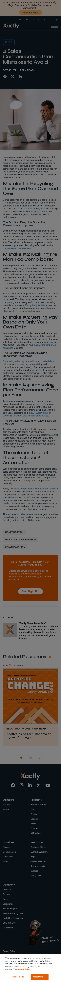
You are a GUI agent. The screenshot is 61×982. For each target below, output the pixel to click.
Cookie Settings (19, 976)
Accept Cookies (40, 976)
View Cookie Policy (21, 969)
